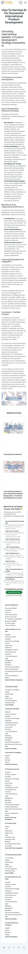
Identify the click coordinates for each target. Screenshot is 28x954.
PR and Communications (12, 667)
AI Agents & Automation (12, 690)
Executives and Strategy (12, 641)
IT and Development (11, 656)
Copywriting (8, 831)
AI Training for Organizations (13, 619)
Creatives (7, 634)
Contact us (8, 610)
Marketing (8, 662)
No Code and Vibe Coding (12, 844)
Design (7, 696)
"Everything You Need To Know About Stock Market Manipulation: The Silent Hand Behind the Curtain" (13, 494)
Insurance (8, 654)
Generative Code (10, 837)
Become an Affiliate (10, 621)
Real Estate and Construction (13, 671)
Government (8, 645)
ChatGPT (7, 755)
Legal (6, 658)
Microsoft (8, 760)
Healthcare (8, 647)
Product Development (11, 669)
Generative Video (10, 702)
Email (6, 835)
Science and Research (11, 675)
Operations (8, 665)
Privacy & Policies (10, 625)
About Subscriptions (11, 614)
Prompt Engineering (11, 700)
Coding (7, 692)
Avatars (7, 826)
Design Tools (9, 833)
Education (8, 639)
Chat (6, 828)
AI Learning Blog (10, 623)
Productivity (8, 846)
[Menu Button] (25, 2)
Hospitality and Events (11, 650)
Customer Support (10, 637)
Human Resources (10, 652)
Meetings (7, 841)
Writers (7, 678)
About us (7, 612)
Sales (6, 673)
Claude (7, 758)
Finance (7, 643)
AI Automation (9, 858)
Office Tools (8, 698)
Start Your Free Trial (14, 592)
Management (9, 660)
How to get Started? (11, 608)
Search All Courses (10, 617)
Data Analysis (9, 694)
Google (7, 762)
